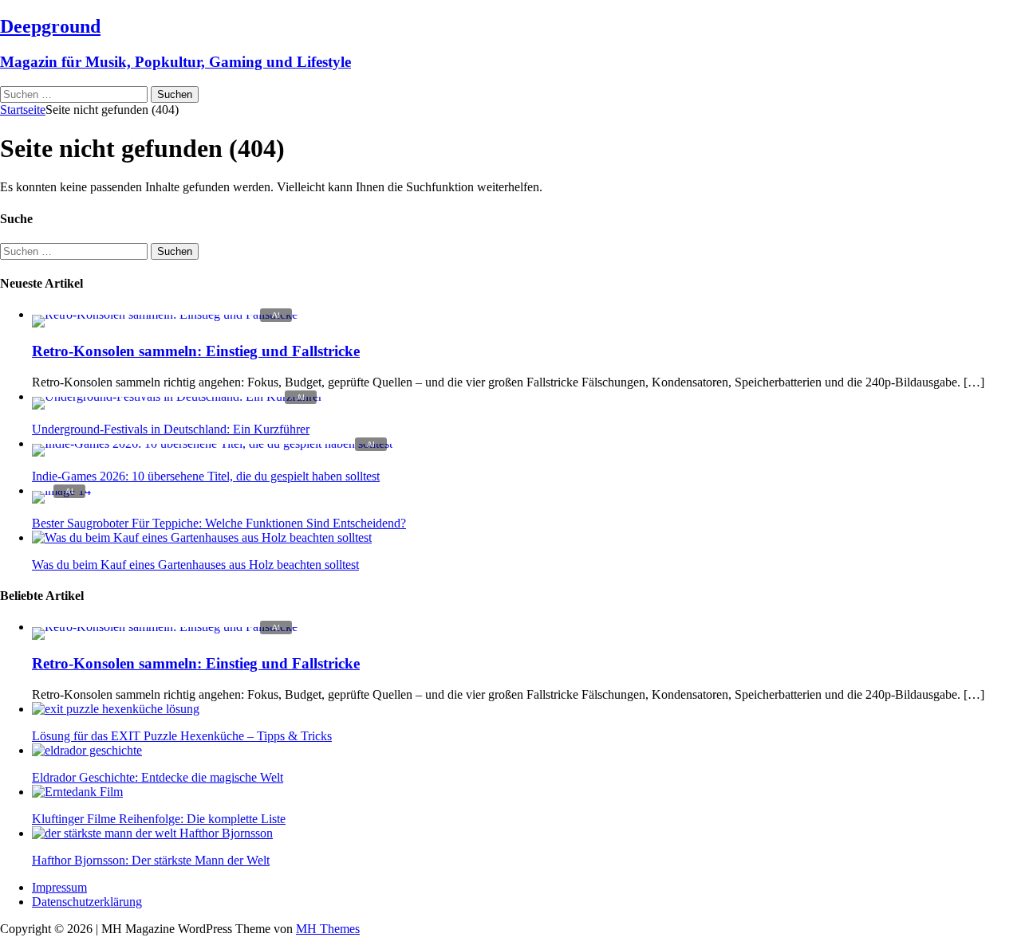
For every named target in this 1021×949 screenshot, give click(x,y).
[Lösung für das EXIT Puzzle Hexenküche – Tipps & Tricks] (115, 709)
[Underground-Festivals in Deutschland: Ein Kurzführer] (177, 396)
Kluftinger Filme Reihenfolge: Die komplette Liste (159, 818)
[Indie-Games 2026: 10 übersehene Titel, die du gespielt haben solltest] (212, 443)
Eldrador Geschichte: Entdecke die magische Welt (157, 777)
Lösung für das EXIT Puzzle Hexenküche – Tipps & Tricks (182, 736)
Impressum (59, 887)
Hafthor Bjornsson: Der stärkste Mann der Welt (151, 860)
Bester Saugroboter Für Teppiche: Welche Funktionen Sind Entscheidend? (219, 523)
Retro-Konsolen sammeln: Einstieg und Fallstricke (196, 351)
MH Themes (328, 928)
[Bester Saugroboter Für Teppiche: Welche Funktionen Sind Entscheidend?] (61, 490)
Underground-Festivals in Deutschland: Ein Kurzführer (170, 429)
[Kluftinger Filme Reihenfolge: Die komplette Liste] (77, 791)
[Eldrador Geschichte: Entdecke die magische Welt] (87, 750)
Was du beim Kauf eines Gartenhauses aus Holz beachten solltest (195, 564)
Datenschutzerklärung (87, 901)
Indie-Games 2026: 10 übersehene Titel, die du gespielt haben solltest (206, 476)
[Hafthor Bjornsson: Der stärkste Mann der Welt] (152, 833)
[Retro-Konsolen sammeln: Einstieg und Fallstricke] (165, 314)
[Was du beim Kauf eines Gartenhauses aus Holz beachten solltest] (202, 537)
